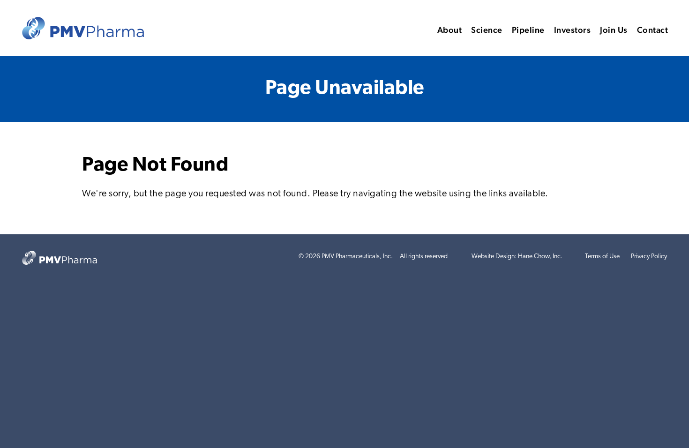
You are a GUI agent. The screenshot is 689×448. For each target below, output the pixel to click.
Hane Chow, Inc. (540, 256)
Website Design (493, 256)
